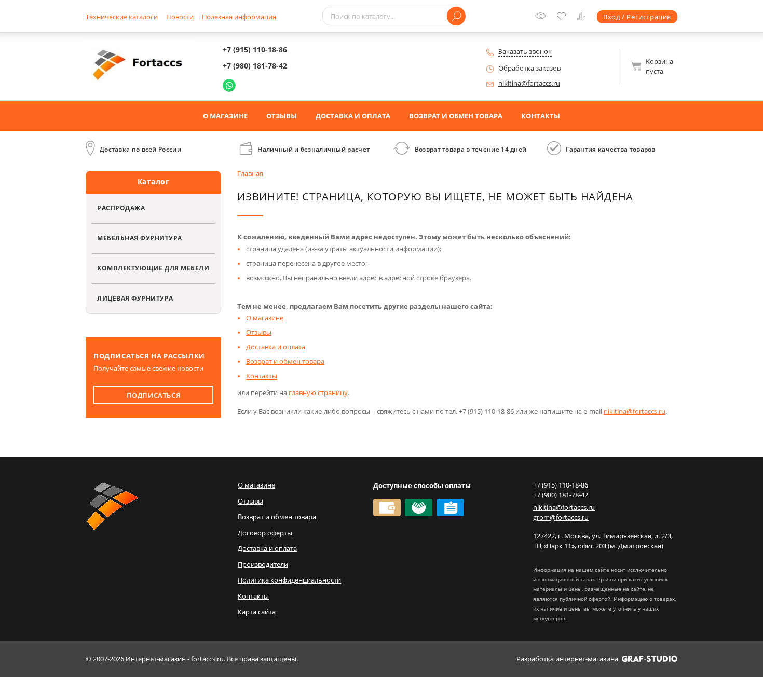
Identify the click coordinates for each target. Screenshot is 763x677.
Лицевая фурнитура (135, 298)
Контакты (540, 115)
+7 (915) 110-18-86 (255, 50)
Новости (180, 16)
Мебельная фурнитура (139, 238)
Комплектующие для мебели (153, 268)
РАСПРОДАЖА (121, 208)
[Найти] (456, 16)
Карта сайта (257, 611)
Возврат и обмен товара (455, 115)
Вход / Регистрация (637, 16)
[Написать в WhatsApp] (229, 85)
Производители (263, 564)
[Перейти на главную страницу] (140, 65)
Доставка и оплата (353, 115)
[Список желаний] (563, 17)
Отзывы (281, 115)
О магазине (225, 115)
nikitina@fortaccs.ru (529, 83)
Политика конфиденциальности (289, 580)
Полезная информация (239, 16)
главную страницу (318, 392)
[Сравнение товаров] (584, 17)
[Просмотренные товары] (543, 19)
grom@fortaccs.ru (561, 517)
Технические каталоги (122, 16)
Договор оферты (265, 532)
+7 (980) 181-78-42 (255, 66)
